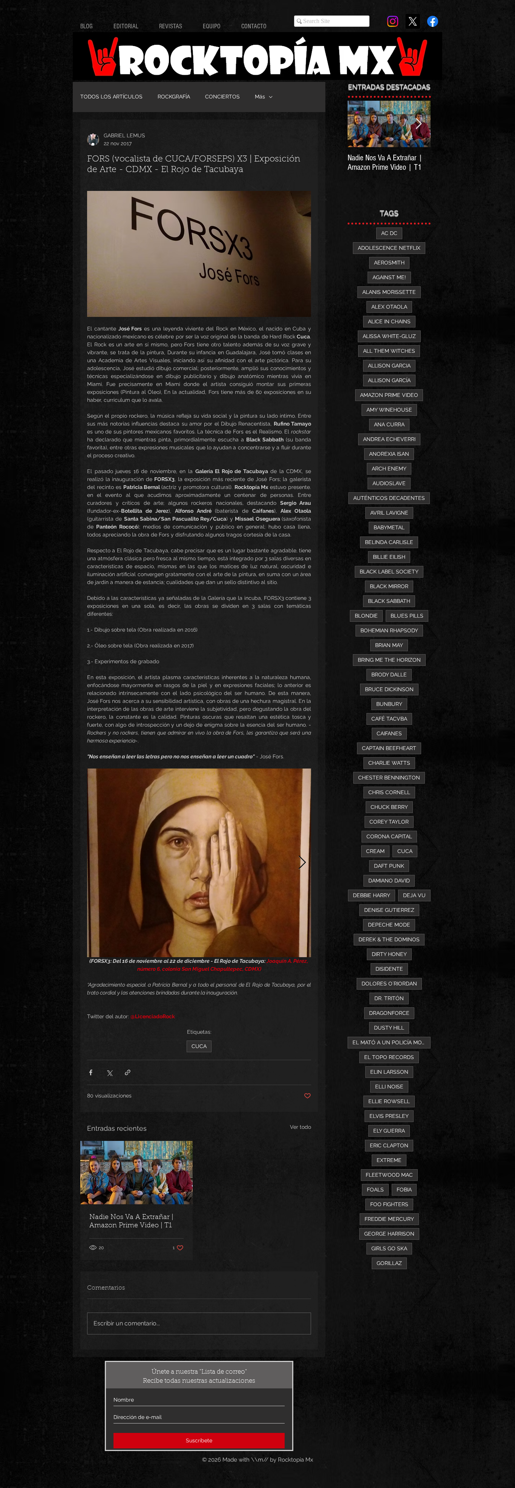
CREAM (375, 851)
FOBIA (404, 1190)
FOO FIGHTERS (389, 1204)
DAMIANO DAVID (389, 881)
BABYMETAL (389, 527)
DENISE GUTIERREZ (389, 910)
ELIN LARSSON (389, 1072)
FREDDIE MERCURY (389, 1219)
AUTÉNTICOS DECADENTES (389, 498)
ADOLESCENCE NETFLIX (389, 248)
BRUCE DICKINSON (389, 689)
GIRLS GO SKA (389, 1248)
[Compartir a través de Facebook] (90, 1072)
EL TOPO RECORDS (389, 1057)
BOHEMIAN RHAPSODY (389, 630)
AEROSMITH (389, 263)
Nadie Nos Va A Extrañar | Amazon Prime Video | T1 (131, 1221)
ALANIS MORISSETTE (389, 292)
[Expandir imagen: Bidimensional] (199, 863)
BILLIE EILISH (389, 557)
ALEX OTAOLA (389, 307)
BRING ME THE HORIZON (389, 660)
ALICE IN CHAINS (389, 321)
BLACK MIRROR (389, 586)
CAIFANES (389, 733)
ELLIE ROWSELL (389, 1101)
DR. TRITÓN (389, 998)
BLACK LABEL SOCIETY (389, 572)
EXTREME (389, 1160)
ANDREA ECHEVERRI (389, 439)
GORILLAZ (389, 1263)
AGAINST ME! (389, 277)
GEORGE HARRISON (389, 1234)
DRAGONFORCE (389, 1013)
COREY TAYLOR (389, 822)
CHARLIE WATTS (389, 763)
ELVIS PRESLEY (389, 1116)
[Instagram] (392, 21)
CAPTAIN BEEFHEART (389, 748)
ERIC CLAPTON (389, 1145)
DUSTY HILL (389, 1028)
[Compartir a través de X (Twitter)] (109, 1072)
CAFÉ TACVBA (389, 719)
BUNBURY (389, 704)
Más (260, 97)
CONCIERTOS (222, 97)
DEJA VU (414, 895)
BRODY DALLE (389, 675)
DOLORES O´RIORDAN (389, 984)
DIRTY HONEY (389, 954)
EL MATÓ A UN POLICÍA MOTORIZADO (392, 1042)
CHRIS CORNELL (389, 792)
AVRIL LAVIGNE (389, 513)
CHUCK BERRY (389, 807)
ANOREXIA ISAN (389, 454)
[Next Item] (418, 124)
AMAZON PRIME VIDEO (389, 395)
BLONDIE (366, 616)
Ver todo (300, 1127)
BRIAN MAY (389, 645)
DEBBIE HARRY (371, 895)
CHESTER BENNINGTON (389, 778)
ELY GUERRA (389, 1131)
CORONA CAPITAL (389, 836)
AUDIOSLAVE (389, 483)
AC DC (389, 233)
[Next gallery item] (302, 863)
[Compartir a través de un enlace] (127, 1072)
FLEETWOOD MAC (389, 1175)
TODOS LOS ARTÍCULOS (111, 97)
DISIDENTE (389, 969)
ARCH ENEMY (389, 469)
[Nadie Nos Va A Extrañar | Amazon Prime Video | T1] (136, 1172)
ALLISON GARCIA (389, 366)
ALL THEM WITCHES (389, 351)
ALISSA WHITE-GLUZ (389, 336)
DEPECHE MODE (389, 925)
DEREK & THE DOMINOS (389, 939)
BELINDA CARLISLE (389, 542)
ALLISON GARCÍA (389, 380)
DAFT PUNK (389, 866)
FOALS (375, 1190)
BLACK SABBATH (389, 601)
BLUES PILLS (407, 616)
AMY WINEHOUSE (389, 410)
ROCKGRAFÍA (174, 97)
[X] (412, 21)
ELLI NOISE (389, 1087)
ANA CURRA (389, 424)
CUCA (199, 1046)
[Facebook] (432, 21)
